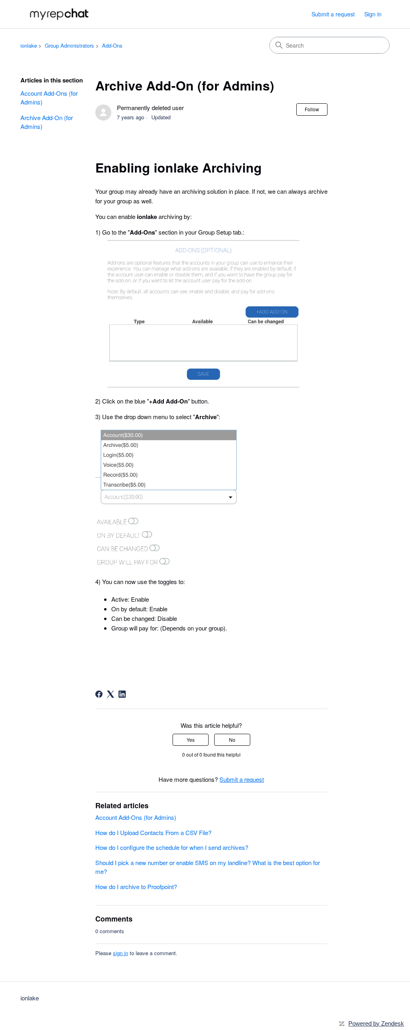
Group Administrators (69, 45)
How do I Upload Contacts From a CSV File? (153, 832)
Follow (312, 109)
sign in (120, 953)
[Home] (59, 14)
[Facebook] (98, 694)
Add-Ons (112, 45)
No (232, 739)
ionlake (28, 45)
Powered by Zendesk (376, 1023)
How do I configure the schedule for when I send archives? (171, 847)
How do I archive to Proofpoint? (136, 886)
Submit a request (333, 14)
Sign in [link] (373, 14)
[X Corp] (110, 694)
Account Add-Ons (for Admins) (49, 97)
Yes (191, 739)
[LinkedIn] (122, 694)
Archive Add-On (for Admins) (46, 122)
